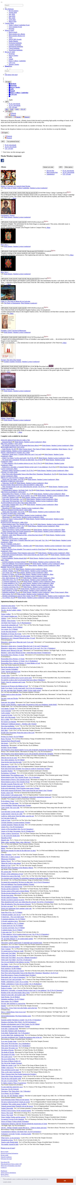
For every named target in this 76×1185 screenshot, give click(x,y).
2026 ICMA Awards (15, 39)
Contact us (4, 1167)
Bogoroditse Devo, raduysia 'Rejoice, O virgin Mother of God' (20, 663)
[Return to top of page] (8, 1148)
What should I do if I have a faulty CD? (11, 1164)
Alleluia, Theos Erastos (8, 620)
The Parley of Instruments (12, 303)
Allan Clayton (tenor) (25, 449)
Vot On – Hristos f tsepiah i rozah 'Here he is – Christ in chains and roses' (24, 1128)
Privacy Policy (5, 1174)
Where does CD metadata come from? (11, 1165)
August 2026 (13, 12)
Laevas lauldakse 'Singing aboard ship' (14, 558)
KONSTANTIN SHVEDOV (14, 522)
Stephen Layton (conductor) (39, 188)
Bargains (11, 28)
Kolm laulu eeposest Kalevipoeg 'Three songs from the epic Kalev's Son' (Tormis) (26, 790)
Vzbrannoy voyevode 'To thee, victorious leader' (16, 1134)
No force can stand (7, 906)
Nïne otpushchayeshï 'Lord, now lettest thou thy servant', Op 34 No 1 (24, 486)
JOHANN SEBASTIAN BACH (15, 440)
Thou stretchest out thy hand (10, 1070)
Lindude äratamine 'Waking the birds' (12, 825)
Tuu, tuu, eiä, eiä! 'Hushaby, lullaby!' (12, 1095)
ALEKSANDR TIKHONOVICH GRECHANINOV (22, 485)
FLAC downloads (14, 104)
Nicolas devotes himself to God (11, 893)
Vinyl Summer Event (15, 27)
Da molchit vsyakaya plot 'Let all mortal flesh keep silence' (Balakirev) (23, 680)
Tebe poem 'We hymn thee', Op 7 (12, 501)
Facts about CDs (5, 1162)
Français (13, 113)
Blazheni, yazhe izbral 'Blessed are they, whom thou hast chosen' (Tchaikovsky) (26, 652)
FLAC (11, 109)
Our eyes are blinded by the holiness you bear (15, 962)
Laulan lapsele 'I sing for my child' (12, 814)
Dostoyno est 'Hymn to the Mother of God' (14, 686)
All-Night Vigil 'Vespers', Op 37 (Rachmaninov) (16, 623)
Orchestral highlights (15, 43)
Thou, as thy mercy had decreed (11, 1072)
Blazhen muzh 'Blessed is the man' (12, 650)
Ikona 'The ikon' (6, 739)
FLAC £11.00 (13, 222)
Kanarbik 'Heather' (7, 771)
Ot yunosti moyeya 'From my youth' (12, 951)
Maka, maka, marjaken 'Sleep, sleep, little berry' (16, 842)
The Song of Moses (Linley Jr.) (11, 1061)
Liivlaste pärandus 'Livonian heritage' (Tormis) (15, 822)
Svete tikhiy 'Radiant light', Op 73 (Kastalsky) (15, 1033)
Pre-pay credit (4, 1155)
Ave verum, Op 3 (7, 572)
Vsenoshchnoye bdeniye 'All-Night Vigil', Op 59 (17, 490)
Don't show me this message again (14, 152)
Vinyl (10, 37)
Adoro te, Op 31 (7, 569)
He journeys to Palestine (8, 721)
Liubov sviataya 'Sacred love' (10, 833)
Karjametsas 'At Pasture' (8, 773)
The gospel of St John (8, 1054)
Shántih (3, 1006)
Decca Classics (13, 55)
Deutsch (13, 115)
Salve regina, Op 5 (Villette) (10, 1001)
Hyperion (12, 54)
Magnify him (5, 840)
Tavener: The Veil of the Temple (11, 360)
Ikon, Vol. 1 (4, 244)
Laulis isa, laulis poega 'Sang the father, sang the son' (17, 816)
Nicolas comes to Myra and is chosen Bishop (15, 891)
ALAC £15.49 (23, 366)
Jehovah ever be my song (9, 758)
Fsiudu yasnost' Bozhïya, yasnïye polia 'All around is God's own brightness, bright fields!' (29, 704)
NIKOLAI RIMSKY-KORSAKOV (16, 510)
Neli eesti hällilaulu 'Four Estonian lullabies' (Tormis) (17, 884)
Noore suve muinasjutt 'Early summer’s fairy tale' (16, 908)
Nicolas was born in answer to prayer (12, 900)
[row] (38, 184)
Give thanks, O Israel (7, 708)
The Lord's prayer (6, 1056)
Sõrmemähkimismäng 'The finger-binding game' (16, 1016)
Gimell (11, 59)
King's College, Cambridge (17, 61)
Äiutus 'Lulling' (6, 614)
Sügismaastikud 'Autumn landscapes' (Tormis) (15, 1026)
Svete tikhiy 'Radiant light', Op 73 (13, 504)
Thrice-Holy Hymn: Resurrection (11, 1076)
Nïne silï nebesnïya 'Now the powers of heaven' (16, 904)
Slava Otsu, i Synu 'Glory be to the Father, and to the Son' (19, 1008)
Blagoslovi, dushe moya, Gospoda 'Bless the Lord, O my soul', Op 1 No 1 (25, 540)
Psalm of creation (6, 988)
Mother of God (5, 865)
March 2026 (12, 21)
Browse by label (10, 52)
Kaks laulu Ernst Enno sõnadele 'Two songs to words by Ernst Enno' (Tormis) (25, 768)
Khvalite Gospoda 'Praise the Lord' (12, 784)
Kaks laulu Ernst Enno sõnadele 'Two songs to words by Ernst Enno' (23, 549)
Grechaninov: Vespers (8, 215)
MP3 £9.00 (5, 222)
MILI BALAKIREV (11, 443)
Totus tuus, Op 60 (8, 483)
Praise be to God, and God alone (11, 979)
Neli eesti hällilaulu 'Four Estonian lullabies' (16, 563)
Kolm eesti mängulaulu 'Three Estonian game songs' (18, 553)
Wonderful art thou (7, 1140)
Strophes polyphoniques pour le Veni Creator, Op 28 (18, 596)
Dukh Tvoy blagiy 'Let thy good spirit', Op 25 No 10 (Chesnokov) (22, 688)
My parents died (6, 871)
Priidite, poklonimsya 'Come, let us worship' (15, 981)
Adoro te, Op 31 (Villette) (9, 608)
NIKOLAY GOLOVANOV (16, 478)
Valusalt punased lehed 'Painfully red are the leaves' (17, 1106)
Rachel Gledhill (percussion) (44, 519)
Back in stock (13, 32)
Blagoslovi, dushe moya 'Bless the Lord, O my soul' (17, 642)
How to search (4, 1151)
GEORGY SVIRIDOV (12, 528)
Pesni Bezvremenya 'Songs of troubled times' (16, 529)
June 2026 (12, 16)
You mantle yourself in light (9, 1144)
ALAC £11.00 (22, 222)
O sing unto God (6, 932)
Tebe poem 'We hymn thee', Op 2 (12, 499)
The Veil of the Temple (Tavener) (11, 1063)
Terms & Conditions (6, 1157)
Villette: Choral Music (8, 418)
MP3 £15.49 (5, 366)
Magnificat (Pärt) (6, 838)
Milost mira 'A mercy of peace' (10, 857)
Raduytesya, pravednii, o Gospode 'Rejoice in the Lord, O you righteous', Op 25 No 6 (29, 467)
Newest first (50, 170)
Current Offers (9, 23)
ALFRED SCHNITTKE (13, 513)
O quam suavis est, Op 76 (10, 585)
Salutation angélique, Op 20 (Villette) (12, 999)
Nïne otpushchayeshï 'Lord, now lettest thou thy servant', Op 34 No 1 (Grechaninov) (27, 902)
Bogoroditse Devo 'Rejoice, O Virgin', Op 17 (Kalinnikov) (19, 661)
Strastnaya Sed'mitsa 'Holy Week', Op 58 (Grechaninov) (18, 1022)
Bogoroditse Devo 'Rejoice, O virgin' (12, 655)
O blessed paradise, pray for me (11, 914)
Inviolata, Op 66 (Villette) (9, 747)
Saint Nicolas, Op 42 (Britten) (10, 997)
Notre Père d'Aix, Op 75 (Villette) (11, 912)
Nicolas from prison (7, 895)
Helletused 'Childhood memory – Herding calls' (17, 546)
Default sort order (48, 167)
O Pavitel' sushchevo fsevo (9, 921)
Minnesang (5, 517)
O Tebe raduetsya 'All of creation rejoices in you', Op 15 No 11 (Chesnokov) (25, 934)
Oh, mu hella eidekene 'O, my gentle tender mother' (17, 939)
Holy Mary (4, 730)
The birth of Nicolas (7, 1050)
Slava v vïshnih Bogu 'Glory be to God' (13, 1012)
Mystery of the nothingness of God (12, 874)
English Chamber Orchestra (12, 361)
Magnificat (5, 508)
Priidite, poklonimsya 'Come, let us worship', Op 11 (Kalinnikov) (21, 984)
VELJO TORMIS (10, 544)
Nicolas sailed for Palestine (9, 897)
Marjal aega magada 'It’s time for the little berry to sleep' (18, 850)
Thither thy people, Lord (8, 1065)
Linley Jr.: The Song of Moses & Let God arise (15, 301)
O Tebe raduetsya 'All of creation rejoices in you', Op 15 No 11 (22, 463)
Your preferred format (13, 141)
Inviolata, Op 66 (7, 576)
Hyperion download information (9, 1153)
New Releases (9, 9)
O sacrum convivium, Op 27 (11, 587)
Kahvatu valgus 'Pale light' (9, 766)
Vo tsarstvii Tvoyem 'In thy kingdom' (12, 1119)
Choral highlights (14, 48)
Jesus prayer (5, 764)
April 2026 (12, 19)
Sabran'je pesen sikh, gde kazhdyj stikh (13, 995)
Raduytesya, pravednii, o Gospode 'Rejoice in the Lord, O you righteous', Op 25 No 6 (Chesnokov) (32, 990)
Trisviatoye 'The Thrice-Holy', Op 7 (13, 526)
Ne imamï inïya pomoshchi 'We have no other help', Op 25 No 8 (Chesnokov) (25, 882)
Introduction (5, 745)
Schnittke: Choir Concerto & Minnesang (13, 330)
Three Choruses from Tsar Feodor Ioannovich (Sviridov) (18, 1074)
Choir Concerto (7, 515)
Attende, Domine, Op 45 (10, 571)
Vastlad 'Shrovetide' (7, 1108)
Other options (69, 167)
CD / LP (23, 109)
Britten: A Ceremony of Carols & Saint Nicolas (15, 186)
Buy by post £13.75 (33, 278)
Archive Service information (8, 1172)
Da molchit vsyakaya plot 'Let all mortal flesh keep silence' (20, 445)
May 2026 (12, 18)
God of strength (6, 711)
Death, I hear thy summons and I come (13, 682)
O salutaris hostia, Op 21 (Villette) (11, 930)
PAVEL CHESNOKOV (15, 452)
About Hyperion (5, 1176)
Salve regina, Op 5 (8, 594)
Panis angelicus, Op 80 (9, 590)
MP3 (7, 102)
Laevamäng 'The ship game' (10, 803)
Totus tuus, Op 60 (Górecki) (10, 1089)
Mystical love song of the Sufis (10, 876)
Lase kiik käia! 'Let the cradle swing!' (12, 811)
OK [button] (65, 1181)
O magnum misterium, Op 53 (11, 581)
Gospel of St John (6, 715)
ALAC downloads (14, 105)
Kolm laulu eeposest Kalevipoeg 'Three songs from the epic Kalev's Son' (25, 554)
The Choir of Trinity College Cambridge (16, 188)
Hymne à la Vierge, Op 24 (10, 574)
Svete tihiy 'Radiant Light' (10, 497)
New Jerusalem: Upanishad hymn (11, 886)
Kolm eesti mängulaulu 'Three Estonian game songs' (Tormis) (20, 788)
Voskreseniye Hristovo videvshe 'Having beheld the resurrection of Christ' (24, 1124)
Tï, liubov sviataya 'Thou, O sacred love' (13, 1083)
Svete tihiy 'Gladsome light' (9, 1028)
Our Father (4, 964)
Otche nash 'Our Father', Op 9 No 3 (13, 479)
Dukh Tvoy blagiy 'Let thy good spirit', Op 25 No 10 (19, 458)
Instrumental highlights (16, 46)
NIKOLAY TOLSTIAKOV (14, 538)
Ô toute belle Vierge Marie (9, 936)
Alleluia (3, 618)
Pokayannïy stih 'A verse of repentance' (13, 977)
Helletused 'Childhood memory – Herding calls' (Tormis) (19, 724)
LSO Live (12, 62)
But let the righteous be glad (10, 667)
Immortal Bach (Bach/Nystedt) (10, 741)
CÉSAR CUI (9, 472)
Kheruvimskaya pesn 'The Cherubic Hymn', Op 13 (18, 524)
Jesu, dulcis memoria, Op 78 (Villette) (13, 760)
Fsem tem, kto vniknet (8, 702)
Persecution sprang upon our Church (12, 971)
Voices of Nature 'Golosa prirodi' (12, 519)
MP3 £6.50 (5, 193)
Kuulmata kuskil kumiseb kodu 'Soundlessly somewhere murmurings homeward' (26, 797)
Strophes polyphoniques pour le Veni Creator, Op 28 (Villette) (20, 1024)
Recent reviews (13, 11)
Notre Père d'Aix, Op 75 (10, 580)
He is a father (5, 719)
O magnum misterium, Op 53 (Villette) (13, 919)
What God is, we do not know (10, 1138)
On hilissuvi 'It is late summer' (10, 946)
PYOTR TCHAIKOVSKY (14, 533)
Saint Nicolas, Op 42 (8, 449)
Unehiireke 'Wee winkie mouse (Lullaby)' (14, 1104)
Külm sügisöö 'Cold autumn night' (11, 795)
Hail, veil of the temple (8, 717)
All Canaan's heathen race (9, 616)
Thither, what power (7, 1067)
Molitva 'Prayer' (6, 861)
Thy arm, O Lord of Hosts (9, 1081)
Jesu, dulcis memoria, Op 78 (11, 578)
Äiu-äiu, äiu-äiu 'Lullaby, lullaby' (11, 610)
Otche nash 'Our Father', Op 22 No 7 (14, 512)
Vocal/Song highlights (15, 50)
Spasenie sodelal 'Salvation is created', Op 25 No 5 (18, 470)
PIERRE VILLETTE (12, 567)
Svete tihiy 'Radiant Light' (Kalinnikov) (13, 1031)
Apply (11, 100)
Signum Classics (14, 64)
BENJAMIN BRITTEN (12, 447)
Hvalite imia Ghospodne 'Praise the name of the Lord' (18, 732)
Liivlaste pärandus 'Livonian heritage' (14, 562)
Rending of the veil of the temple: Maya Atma (15, 992)
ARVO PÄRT (8, 506)
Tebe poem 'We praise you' (9, 1048)
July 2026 (12, 14)
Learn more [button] (7, 1182)
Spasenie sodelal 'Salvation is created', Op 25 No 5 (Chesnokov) (21, 1020)
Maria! (3, 848)
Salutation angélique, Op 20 (11, 592)
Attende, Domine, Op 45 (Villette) (11, 627)
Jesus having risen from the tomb (11, 762)
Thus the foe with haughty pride (11, 1078)
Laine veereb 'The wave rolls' (10, 807)
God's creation (5, 713)
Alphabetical (50, 174)
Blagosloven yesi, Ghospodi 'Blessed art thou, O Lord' (18, 638)
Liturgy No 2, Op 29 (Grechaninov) (12, 827)
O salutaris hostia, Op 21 (10, 589)
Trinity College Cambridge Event (19, 25)
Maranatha (4, 846)
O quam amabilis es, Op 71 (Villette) (12, 923)
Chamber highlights (15, 45)
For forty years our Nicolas (9, 698)
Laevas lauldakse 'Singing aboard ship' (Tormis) (16, 805)
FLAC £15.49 (14, 366)
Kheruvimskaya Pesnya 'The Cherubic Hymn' (15, 779)
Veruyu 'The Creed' (7, 1113)
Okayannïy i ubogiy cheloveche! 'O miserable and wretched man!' (21, 943)
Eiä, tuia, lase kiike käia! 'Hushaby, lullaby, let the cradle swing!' (21, 690)
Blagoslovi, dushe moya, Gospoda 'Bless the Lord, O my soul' (21, 454)
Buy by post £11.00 (31, 193)
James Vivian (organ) (57, 592)
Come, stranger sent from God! (10, 671)
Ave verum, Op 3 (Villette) (9, 629)
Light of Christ (5, 820)
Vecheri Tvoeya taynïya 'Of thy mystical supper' (16, 1110)
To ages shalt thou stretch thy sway (12, 1087)
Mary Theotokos (6, 854)
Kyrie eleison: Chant (7, 801)
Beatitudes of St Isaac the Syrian (11, 634)
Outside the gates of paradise (10, 966)
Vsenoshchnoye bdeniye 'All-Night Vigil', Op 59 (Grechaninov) (21, 1131)
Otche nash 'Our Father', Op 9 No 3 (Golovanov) (16, 960)
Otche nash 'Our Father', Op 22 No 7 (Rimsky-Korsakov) (19, 957)
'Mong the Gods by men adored (11, 863)
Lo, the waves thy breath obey (10, 835)
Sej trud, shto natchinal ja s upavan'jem (13, 1003)
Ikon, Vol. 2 (4, 272)
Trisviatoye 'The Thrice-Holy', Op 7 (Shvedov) (15, 1091)
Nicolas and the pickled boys (10, 889)
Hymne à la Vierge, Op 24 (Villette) (12, 736)
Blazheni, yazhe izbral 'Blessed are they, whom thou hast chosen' (22, 535)
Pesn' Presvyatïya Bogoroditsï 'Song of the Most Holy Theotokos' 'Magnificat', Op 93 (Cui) (29, 973)
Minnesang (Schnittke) (8, 859)
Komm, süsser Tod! (7, 793)
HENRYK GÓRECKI (12, 481)
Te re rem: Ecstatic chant (8, 1041)
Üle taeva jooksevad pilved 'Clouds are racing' (15, 1102)
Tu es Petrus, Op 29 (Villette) (10, 1093)
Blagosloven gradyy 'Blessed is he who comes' (15, 636)
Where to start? (9, 30)
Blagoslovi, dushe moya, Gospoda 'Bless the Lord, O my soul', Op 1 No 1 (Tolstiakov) (28, 648)
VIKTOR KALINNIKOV (13, 492)
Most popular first (52, 172)
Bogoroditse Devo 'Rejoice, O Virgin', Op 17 (16, 494)
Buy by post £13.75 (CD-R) (35, 251)
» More (14, 198)
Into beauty (4, 743)
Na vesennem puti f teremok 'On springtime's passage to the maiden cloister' (24, 878)
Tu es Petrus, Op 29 (8, 597)
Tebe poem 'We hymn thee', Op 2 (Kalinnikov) (15, 1043)
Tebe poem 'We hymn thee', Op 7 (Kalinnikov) (15, 1046)
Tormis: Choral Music (7, 389)
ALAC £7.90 (21, 193)
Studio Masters (13, 41)
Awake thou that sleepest (9, 631)
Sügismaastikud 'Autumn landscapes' (13, 565)
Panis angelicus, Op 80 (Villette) (11, 968)
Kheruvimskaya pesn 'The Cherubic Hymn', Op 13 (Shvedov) (20, 777)
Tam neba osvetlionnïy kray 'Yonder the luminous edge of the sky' (21, 1037)
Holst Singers (8, 217)
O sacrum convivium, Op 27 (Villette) (13, 928)
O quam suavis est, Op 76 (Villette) (12, 925)
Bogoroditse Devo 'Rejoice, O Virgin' (13, 659)
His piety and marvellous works (11, 728)
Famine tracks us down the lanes (11, 694)
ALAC (17, 109)
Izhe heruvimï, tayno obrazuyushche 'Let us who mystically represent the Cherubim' (27, 750)
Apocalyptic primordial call (9, 625)
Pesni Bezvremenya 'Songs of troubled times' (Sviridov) (18, 975)
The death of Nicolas (7, 1052)
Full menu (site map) (11, 74)
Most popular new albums (17, 34)
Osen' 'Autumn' (6, 949)
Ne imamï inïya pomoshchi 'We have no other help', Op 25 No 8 (22, 460)
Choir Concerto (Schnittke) (9, 669)
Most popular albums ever (17, 36)
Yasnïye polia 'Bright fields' (9, 1142)
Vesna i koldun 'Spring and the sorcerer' (13, 1117)
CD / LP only (13, 107)
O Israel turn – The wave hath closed (12, 917)
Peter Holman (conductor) (29, 303)
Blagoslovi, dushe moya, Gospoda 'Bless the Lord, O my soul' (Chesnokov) (24, 646)
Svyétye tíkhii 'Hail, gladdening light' (12, 1035)
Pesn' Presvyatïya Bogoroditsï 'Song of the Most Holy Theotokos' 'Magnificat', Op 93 (29, 474)
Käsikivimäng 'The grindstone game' (12, 775)
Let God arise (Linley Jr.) (9, 818)
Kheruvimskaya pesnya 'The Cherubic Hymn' (15, 782)
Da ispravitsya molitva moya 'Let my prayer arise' (16, 678)
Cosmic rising (5, 675)
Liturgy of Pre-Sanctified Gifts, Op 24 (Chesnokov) (17, 829)
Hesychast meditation (7, 726)
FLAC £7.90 (12, 193)
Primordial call (5, 986)
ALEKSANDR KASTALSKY (18, 503)
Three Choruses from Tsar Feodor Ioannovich (16, 531)
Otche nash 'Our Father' (8, 953)
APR (10, 57)
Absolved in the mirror (8, 606)
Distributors (4, 1171)
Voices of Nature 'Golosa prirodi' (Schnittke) (15, 1121)
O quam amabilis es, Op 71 (10, 583)
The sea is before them (8, 1059)
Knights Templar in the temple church (13, 786)
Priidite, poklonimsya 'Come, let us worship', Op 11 (18, 495)
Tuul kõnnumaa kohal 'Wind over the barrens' (15, 1099)
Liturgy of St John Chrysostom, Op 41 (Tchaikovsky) (18, 831)
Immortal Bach (7, 442)
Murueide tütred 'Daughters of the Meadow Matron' (17, 868)
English (9, 117)
